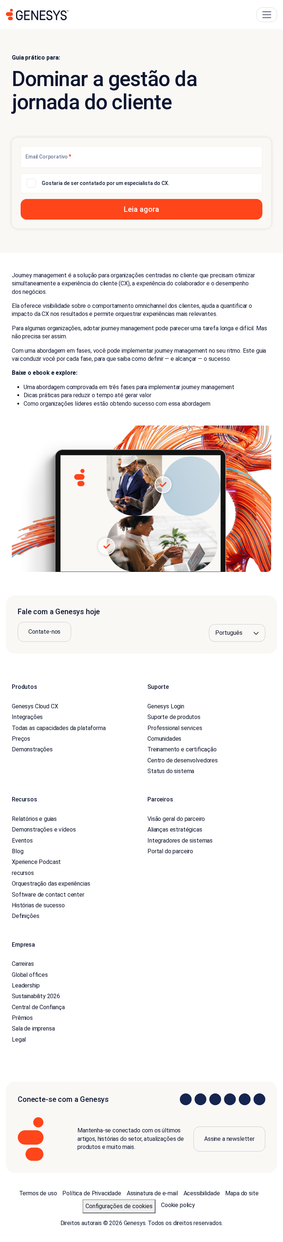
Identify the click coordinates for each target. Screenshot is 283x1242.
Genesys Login (165, 706)
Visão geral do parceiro (176, 818)
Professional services (174, 728)
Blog (17, 851)
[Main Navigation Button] (266, 14)
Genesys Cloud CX (35, 706)
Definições (25, 915)
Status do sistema (170, 771)
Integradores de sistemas (180, 840)
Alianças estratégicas (174, 829)
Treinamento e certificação (182, 749)
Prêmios (22, 1017)
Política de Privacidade (91, 1193)
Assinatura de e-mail (152, 1193)
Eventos (22, 840)
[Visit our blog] (259, 1099)
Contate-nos (44, 631)
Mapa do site (241, 1193)
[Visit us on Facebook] (230, 1099)
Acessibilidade (202, 1193)
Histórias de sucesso (38, 905)
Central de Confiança (38, 1007)
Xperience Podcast (36, 861)
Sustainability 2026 (36, 996)
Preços (21, 738)
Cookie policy (178, 1205)
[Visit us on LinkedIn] (186, 1099)
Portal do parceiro (170, 851)
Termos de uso (38, 1193)
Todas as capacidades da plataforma (59, 728)
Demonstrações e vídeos (44, 829)
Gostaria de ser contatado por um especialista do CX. (106, 183)
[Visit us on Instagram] (200, 1099)
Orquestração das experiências (51, 883)
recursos (23, 872)
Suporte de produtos (173, 716)
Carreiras (23, 963)
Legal (19, 1039)
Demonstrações (32, 749)
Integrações (27, 716)
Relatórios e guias (34, 818)
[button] (141, 209)
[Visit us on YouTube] (245, 1099)
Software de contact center (48, 894)
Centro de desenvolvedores (182, 760)
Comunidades (164, 738)
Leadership (25, 985)
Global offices (30, 974)
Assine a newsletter (229, 1138)
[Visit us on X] (215, 1099)
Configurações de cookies (119, 1206)
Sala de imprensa (33, 1028)
